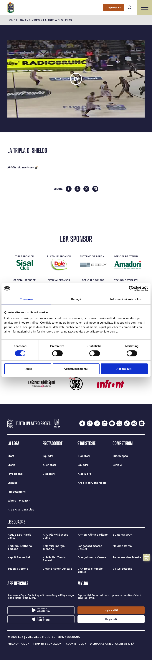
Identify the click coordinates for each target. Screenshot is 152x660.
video (36, 20)
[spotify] (142, 423)
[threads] (97, 423)
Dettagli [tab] (76, 299)
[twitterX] (119, 423)
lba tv (23, 20)
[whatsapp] (77, 189)
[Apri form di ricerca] (130, 7)
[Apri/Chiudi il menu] (144, 7)
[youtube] (112, 423)
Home (11, 20)
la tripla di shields (57, 20)
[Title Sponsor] (24, 264)
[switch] (57, 353)
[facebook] (69, 189)
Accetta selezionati (76, 368)
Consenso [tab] (26, 299)
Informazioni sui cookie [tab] (125, 299)
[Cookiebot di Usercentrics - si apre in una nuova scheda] (131, 288)
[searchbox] (76, 4)
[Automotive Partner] (93, 264)
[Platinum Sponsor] (58, 264)
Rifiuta (28, 368)
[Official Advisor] (110, 383)
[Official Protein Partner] (127, 264)
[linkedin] (95, 189)
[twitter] (86, 189)
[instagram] (90, 423)
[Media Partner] (41, 383)
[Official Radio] (76, 383)
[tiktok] (127, 423)
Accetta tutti (124, 368)
